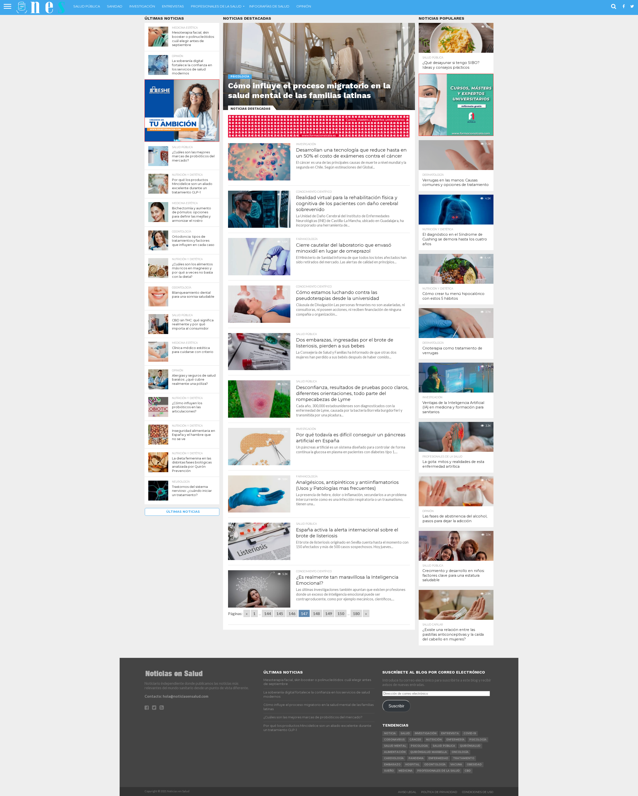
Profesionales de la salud (216, 6)
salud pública (444, 745)
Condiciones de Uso (477, 792)
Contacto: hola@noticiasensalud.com (176, 696)
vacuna (456, 764)
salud (405, 733)
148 (316, 613)
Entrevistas (173, 6)
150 (340, 613)
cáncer (415, 739)
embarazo (392, 764)
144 (267, 613)
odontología (435, 764)
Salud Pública (86, 6)
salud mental (395, 745)
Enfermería (455, 739)
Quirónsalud (470, 745)
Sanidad (114, 6)
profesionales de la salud (438, 770)
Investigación (142, 6)
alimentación (394, 752)
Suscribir (396, 706)
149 (328, 613)
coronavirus (394, 739)
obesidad (474, 764)
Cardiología (394, 758)
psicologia (419, 745)
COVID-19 (470, 733)
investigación (425, 733)
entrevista (450, 733)
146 (292, 613)
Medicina (405, 770)
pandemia (416, 758)
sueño (389, 770)
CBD (468, 770)
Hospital (412, 764)
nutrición (434, 739)
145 (279, 613)
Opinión (303, 6)
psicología (477, 739)
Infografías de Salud (269, 6)
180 (356, 613)
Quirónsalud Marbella (428, 752)
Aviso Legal (407, 792)
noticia (390, 733)
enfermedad (438, 758)
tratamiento (463, 758)
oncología (460, 752)
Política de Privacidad (439, 792)
